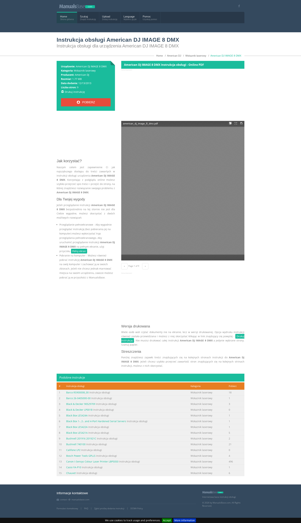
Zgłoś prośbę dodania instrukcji (109, 508)
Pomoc (147, 16)
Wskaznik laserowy (85, 70)
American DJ (82, 74)
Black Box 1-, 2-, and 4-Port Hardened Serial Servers (96, 421)
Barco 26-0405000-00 (78, 398)
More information (184, 520)
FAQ (86, 508)
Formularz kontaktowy (67, 508)
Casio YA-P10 (73, 467)
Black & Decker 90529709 (80, 404)
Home (63, 16)
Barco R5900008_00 (77, 392)
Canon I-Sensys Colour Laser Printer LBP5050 (92, 461)
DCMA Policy (136, 508)
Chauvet (71, 473)
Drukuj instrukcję (75, 92)
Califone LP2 (73, 450)
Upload (106, 16)
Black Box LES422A (77, 427)
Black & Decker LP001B (79, 409)
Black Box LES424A (77, 415)
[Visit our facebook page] (237, 6)
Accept (167, 520)
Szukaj (84, 16)
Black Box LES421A (77, 432)
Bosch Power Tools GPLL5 (80, 455)
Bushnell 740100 (76, 444)
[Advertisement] (86, 136)
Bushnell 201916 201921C (81, 438)
